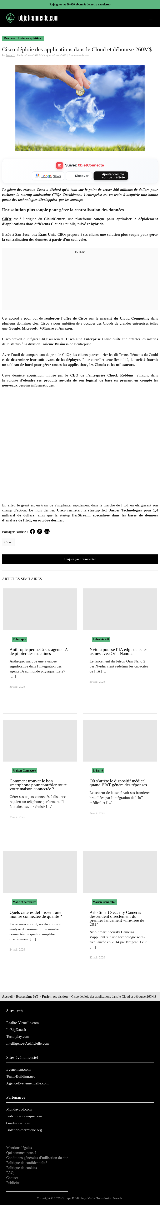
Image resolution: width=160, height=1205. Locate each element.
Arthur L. (10, 55)
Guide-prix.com (18, 1123)
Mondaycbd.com (19, 1109)
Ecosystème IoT (27, 996)
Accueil (7, 996)
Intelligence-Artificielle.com (27, 1043)
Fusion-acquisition (29, 38)
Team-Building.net (20, 1076)
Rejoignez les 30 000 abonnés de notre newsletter (80, 4)
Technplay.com (17, 1036)
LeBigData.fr (16, 1029)
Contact (12, 1178)
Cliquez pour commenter (80, 559)
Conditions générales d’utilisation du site (37, 1158)
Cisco (82, 318)
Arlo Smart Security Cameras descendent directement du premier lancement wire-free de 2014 (117, 918)
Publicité (13, 1183)
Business (9, 38)
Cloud (8, 542)
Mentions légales (19, 1148)
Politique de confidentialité (26, 1163)
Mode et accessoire (24, 902)
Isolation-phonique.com (24, 1116)
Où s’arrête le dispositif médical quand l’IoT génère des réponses (118, 782)
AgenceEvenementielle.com (27, 1083)
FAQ (10, 1173)
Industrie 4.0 (101, 639)
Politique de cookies (21, 1168)
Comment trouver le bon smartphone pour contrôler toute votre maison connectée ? (38, 784)
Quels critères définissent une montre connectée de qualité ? (36, 914)
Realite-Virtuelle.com (22, 1023)
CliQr (6, 219)
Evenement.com (18, 1069)
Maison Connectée (24, 770)
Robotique (19, 639)
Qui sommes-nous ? (21, 1153)
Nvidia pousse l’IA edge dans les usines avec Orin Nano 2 (118, 651)
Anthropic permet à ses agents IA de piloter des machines (39, 651)
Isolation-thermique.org (24, 1130)
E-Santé (98, 770)
